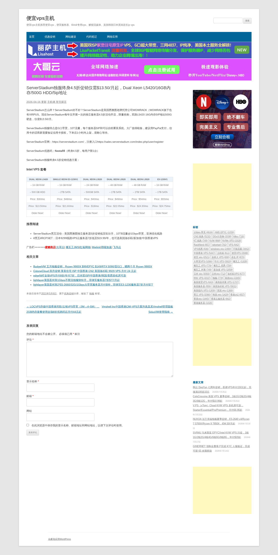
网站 (29, 410)
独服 (91, 293)
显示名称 (32, 381)
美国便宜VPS (203, 282)
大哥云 (60, 247)
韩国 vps (221, 294)
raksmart (219, 244)
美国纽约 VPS (204, 290)
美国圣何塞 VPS (227, 282)
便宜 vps (202, 257)
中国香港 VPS (204, 253)
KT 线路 (201, 240)
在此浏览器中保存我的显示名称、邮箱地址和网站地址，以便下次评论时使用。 (78, 425)
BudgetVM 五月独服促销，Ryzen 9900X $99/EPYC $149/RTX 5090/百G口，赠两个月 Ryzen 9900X (92, 266)
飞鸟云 (117, 247)
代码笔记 (91, 36)
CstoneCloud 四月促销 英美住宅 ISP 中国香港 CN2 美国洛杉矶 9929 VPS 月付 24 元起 (84, 270)
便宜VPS (240, 253)
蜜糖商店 (50, 247)
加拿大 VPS (221, 257)
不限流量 (241, 249)
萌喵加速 (106, 247)
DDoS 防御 (222, 236)
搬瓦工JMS (72, 247)
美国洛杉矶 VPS (225, 286)
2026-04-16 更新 (36, 101)
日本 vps (202, 273)
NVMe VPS (231, 240)
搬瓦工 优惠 (222, 265)
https (238, 236)
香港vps (201, 298)
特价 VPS (202, 278)
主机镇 (223, 253)
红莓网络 (85, 247)
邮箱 (29, 396)
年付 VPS (222, 261)
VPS (234, 244)
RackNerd (202, 244)
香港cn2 (237, 294)
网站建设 (70, 36)
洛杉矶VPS (236, 273)
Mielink (96, 247)
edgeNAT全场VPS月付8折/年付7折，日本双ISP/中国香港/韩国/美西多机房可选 (79, 275)
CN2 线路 (202, 236)
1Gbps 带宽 (203, 232)
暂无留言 (61, 101)
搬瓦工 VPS (203, 265)
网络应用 (112, 36)
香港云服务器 (221, 298)
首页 (31, 36)
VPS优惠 (201, 249)
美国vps (232, 278)
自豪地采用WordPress (59, 539)
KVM (215, 240)
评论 (29, 339)
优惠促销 (50, 36)
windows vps (221, 249)
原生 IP (238, 257)
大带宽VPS (203, 261)
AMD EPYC (224, 232)
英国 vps (225, 290)
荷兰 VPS (202, 294)
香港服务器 (203, 303)
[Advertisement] (222, 187)
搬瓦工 (240, 261)
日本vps (219, 273)
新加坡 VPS (223, 269)
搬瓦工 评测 (203, 269)
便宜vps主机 (40, 18)
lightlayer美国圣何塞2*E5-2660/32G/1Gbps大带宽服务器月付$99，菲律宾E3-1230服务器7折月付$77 (93, 284)
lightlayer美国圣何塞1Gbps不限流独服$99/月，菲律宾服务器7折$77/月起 (76, 280)
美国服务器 (202, 286)
